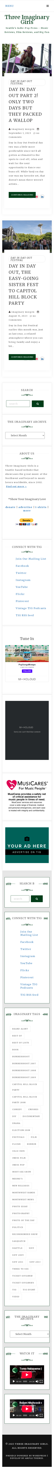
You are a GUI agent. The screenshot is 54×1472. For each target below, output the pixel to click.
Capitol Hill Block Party (24, 1087)
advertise (25, 507)
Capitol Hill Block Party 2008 (24, 1100)
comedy (17, 1109)
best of (17, 1036)
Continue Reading (22, 195)
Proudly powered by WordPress (26, 1456)
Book (15, 1050)
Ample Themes (34, 1458)
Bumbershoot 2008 (24, 1070)
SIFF (31, 1248)
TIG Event (29, 1290)
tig (14, 1290)
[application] (27, 1374)
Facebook (22, 565)
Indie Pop (18, 1165)
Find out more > (16, 486)
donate (10, 507)
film (34, 1137)
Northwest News (23, 1199)
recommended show (25, 1234)
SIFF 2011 (17, 1262)
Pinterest (22, 601)
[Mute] (37, 1381)
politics (17, 1227)
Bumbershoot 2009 (24, 1077)
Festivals (18, 1137)
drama (16, 1123)
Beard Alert (20, 1029)
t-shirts (40, 507)
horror (31, 1144)
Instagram (23, 580)
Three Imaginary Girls (27, 19)
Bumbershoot (21, 1056)
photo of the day (23, 1220)
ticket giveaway (22, 1276)
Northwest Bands (23, 1192)
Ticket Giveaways (23, 1283)
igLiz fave (18, 1151)
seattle (17, 1248)
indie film (19, 1158)
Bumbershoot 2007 (24, 1063)
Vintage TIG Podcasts (31, 608)
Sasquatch (19, 1241)
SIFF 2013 (35, 1262)
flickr (16, 1144)
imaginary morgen (23, 129)
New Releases (20, 1186)
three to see (20, 1269)
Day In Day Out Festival (21, 82)
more (27, 510)
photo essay (20, 1206)
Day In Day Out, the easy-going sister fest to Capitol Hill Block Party (24, 284)
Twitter (21, 572)
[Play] (13, 1381)
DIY (14, 1116)
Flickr (20, 594)
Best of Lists (20, 1043)
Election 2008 (21, 1130)
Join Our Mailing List (31, 558)
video (16, 1297)
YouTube (22, 586)
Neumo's (17, 1179)
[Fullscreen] (41, 1381)
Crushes (33, 1109)
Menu (9, 5)
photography (21, 1213)
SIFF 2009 (18, 1255)
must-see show (21, 1172)
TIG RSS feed (25, 615)
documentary (31, 1116)
